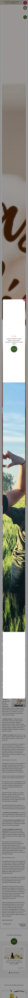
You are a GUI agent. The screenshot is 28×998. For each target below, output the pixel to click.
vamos (14, 349)
